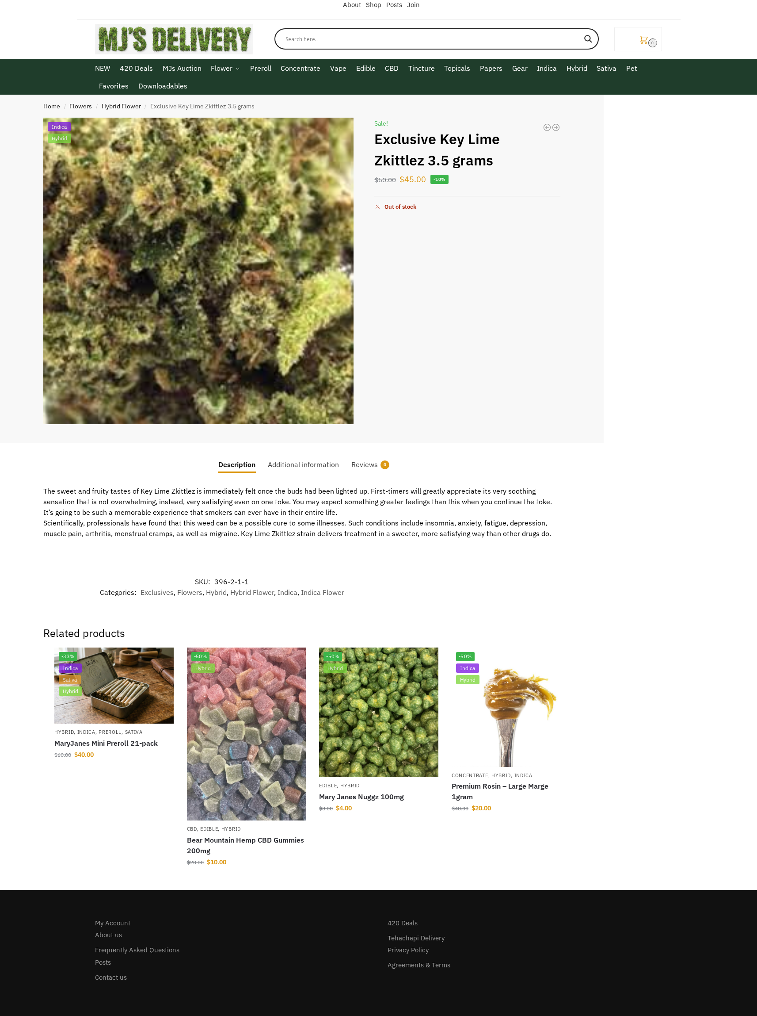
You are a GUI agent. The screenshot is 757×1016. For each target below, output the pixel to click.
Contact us (111, 977)
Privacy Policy (408, 950)
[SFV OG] (547, 127)
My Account (112, 923)
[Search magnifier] (588, 39)
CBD (192, 829)
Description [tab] (236, 464)
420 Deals (403, 923)
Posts (103, 962)
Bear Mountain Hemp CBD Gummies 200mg (245, 845)
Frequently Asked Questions (137, 950)
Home (51, 106)
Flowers (80, 106)
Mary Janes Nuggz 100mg (361, 796)
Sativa (134, 732)
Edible (209, 829)
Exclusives (157, 592)
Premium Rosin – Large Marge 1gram (500, 791)
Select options (114, 774)
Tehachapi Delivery (416, 938)
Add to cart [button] (246, 881)
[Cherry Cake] (556, 127)
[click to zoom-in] (198, 271)
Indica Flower (322, 592)
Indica (287, 592)
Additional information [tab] (303, 464)
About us (108, 935)
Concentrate (470, 775)
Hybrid (216, 592)
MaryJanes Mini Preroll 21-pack (106, 743)
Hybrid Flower (121, 106)
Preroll (110, 732)
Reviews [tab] (368, 464)
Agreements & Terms (419, 965)
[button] (638, 39)
